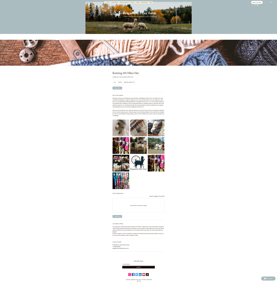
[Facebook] (253, 5)
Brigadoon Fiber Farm (139, 13)
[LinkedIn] (140, 274)
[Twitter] (136, 274)
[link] (117, 88)
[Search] (172, 17)
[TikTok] (147, 274)
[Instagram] (255, 5)
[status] (156, 196)
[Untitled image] (121, 128)
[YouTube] (257, 5)
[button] (265, 2)
